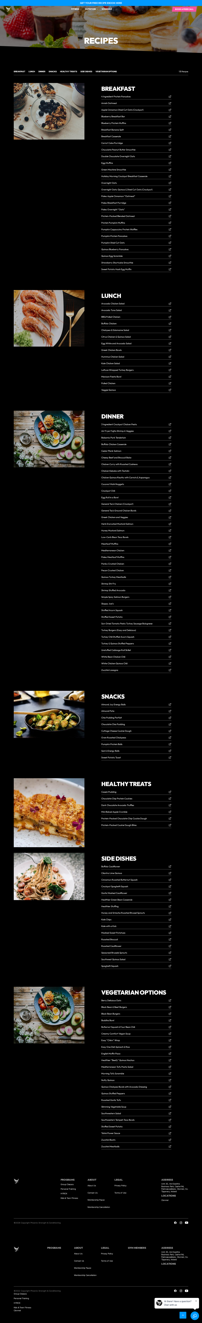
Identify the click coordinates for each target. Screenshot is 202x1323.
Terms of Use (120, 1193)
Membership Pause (96, 1200)
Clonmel (164, 1200)
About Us (92, 1185)
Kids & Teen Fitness (69, 1198)
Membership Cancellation (99, 1207)
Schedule (107, 9)
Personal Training (68, 1189)
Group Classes (67, 1184)
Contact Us (92, 1193)
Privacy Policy (120, 1185)
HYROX (64, 1193)
